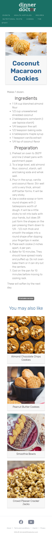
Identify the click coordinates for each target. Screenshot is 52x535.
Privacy (42, 528)
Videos (30, 19)
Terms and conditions (22, 528)
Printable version (26, 298)
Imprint (34, 528)
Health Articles (23, 15)
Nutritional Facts (12, 19)
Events (6, 15)
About (9, 528)
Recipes (40, 15)
